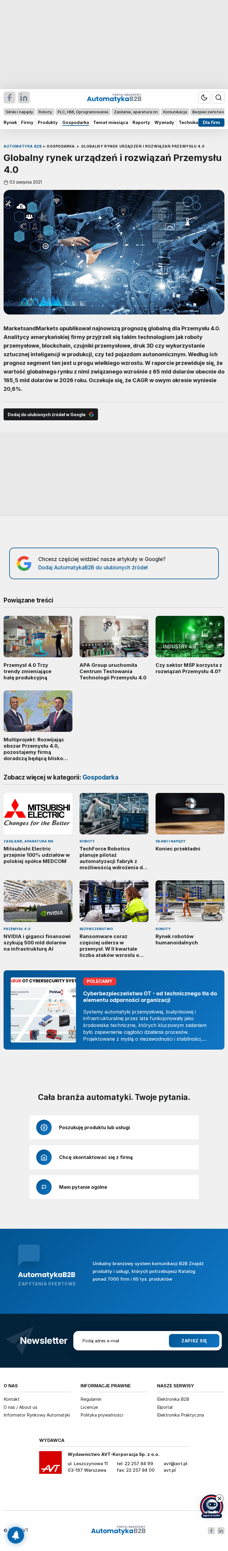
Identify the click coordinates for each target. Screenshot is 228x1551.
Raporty (141, 122)
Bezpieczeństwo (208, 111)
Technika (188, 122)
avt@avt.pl (175, 1463)
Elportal (164, 1407)
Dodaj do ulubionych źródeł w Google (47, 414)
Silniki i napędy (19, 111)
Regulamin (91, 1399)
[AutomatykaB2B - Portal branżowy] (118, 1530)
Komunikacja (175, 111)
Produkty (48, 122)
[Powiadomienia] (15, 1535)
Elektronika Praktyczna (180, 1415)
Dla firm (211, 122)
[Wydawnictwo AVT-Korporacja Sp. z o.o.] (50, 1464)
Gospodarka (75, 122)
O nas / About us (20, 1407)
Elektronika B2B (173, 1399)
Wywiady (164, 122)
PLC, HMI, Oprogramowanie (83, 111)
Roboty (45, 111)
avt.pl (170, 1470)
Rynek (10, 122)
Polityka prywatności (101, 1415)
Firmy (27, 122)
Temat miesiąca (110, 122)
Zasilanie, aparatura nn (136, 111)
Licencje (89, 1407)
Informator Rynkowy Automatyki (37, 1415)
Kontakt (12, 1399)
